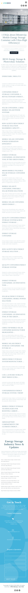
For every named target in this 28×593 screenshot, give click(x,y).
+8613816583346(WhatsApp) (14, 539)
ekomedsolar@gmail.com (14, 531)
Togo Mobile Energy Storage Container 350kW (10, 490)
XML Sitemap (14, 586)
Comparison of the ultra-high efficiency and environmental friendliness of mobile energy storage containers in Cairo (10, 482)
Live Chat (21, 586)
